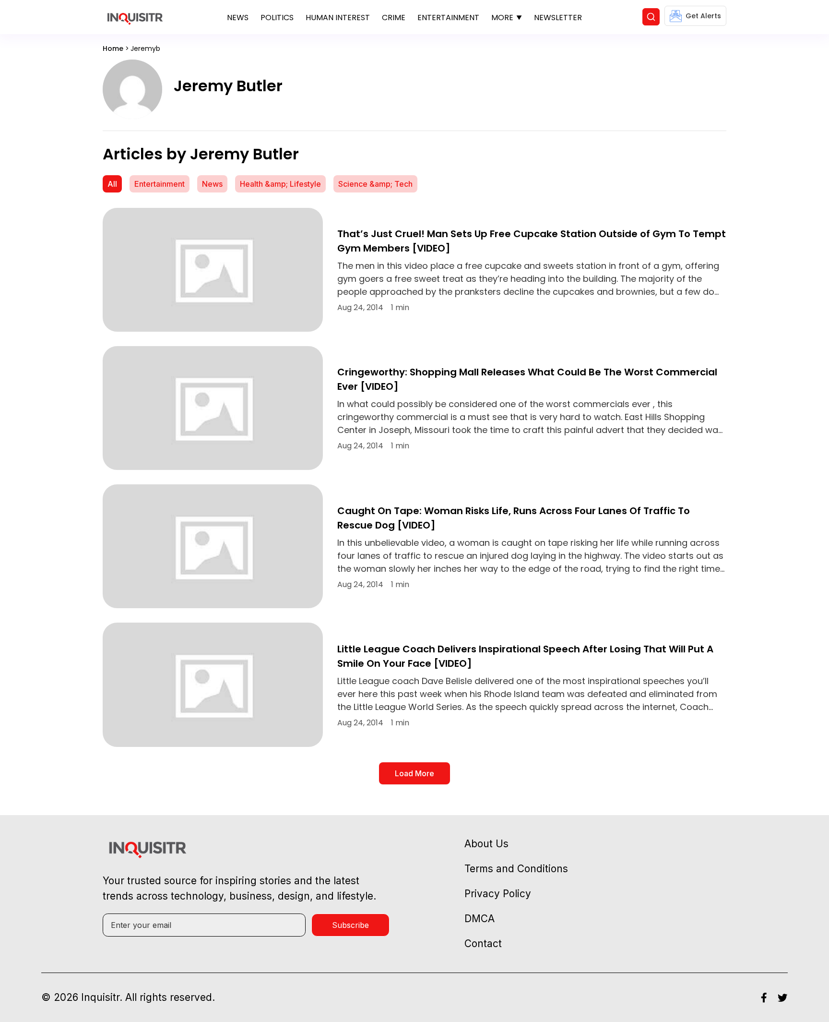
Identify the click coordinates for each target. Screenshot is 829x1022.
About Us (486, 844)
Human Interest (338, 17)
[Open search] (651, 16)
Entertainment (448, 17)
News (238, 17)
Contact (483, 944)
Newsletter (558, 17)
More (502, 17)
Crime (393, 17)
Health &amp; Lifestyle (280, 184)
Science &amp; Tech (375, 184)
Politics (277, 17)
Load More (414, 773)
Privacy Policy (497, 894)
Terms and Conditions (516, 869)
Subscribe (350, 925)
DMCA (479, 919)
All (112, 184)
